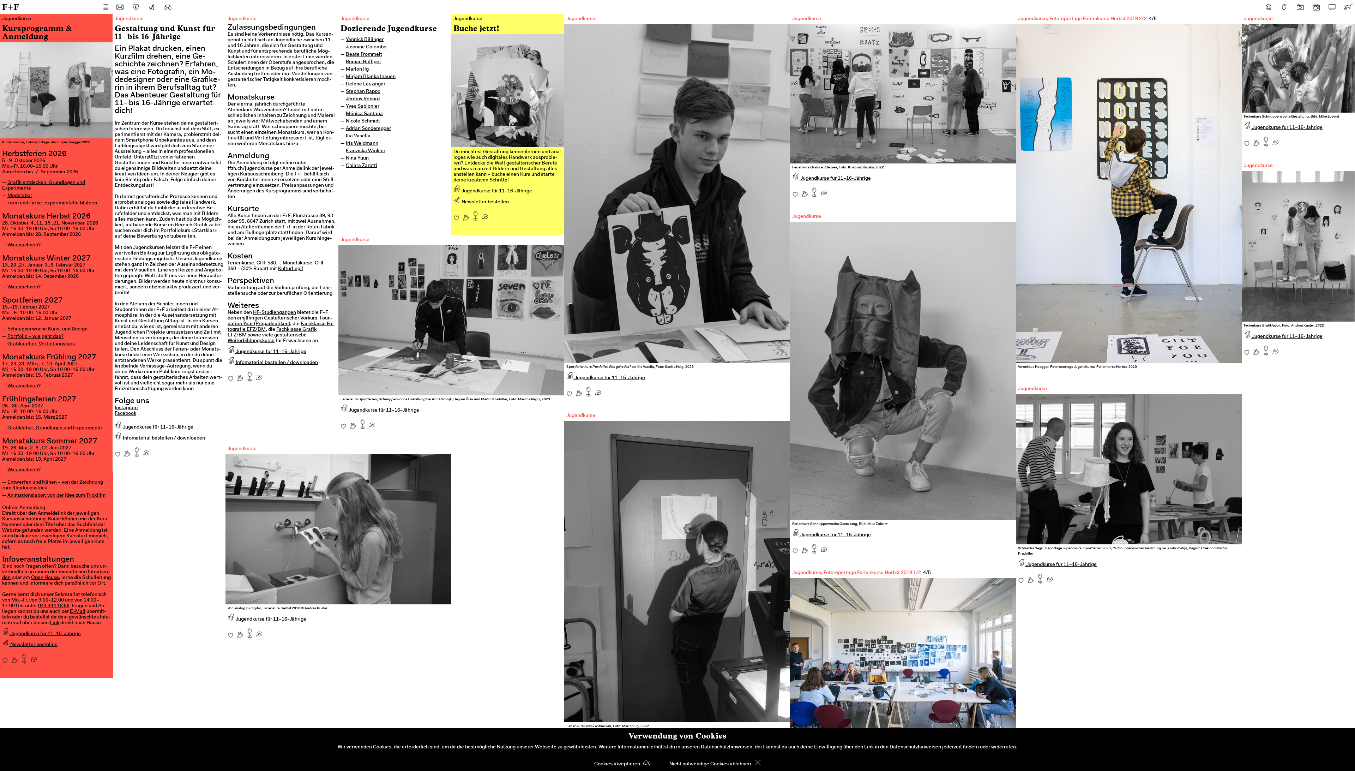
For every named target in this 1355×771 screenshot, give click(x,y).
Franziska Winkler (365, 151)
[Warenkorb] (1348, 7)
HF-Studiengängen (274, 312)
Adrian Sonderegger (368, 128)
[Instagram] (1300, 7)
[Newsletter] (152, 7)
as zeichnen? (26, 245)
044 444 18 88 (54, 606)
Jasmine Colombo (366, 47)
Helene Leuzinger (365, 84)
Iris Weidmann (362, 143)
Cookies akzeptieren (617, 764)
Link (54, 623)
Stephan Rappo (363, 91)
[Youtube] (1316, 7)
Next (1224, 179)
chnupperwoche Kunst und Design (49, 329)
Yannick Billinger (365, 39)
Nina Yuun (357, 158)
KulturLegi (290, 269)
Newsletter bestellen (33, 644)
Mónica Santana (364, 114)
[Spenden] (136, 7)
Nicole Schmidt (363, 121)
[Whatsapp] (34, 657)
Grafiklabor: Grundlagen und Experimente (54, 428)
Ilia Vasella (358, 136)
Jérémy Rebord (363, 99)
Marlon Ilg (357, 69)
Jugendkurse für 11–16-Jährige (45, 634)
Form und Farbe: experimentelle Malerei (52, 203)
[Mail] (120, 7)
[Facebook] (1268, 7)
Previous (1033, 179)
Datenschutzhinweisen (726, 747)
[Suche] (168, 7)
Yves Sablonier (362, 106)
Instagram (126, 408)
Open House (45, 577)
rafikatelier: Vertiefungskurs (43, 344)
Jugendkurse (355, 19)
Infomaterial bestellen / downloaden (163, 438)
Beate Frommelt (364, 54)
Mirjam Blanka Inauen (371, 76)
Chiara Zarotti (361, 165)
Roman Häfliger (363, 62)
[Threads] (1284, 7)
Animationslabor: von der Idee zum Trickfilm (56, 495)
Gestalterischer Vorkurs (290, 318)
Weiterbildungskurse (251, 341)
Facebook (125, 413)
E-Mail (77, 611)
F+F (10, 7)
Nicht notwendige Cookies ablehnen (710, 764)
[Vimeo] (1332, 7)
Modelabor (19, 195)
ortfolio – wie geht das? (37, 336)
